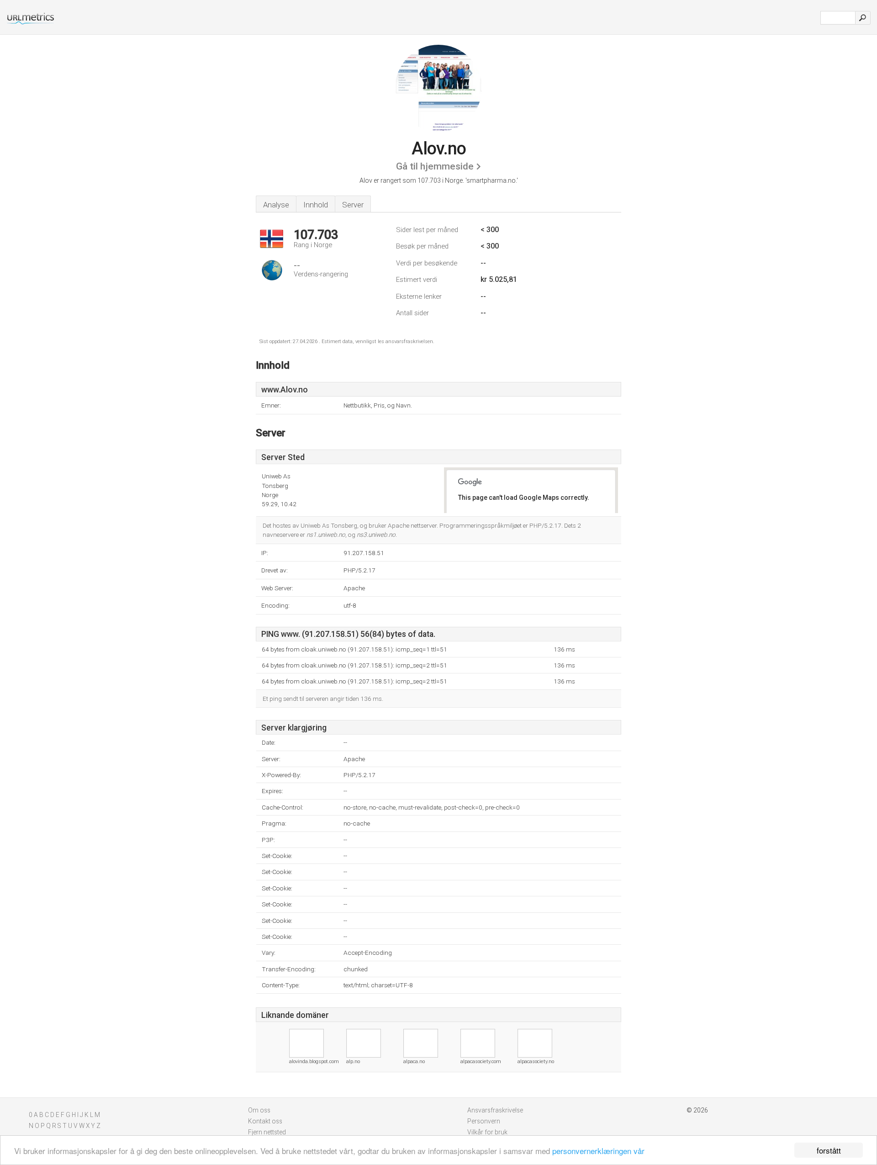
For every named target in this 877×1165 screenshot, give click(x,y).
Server (353, 204)
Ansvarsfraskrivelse (495, 1110)
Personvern (483, 1121)
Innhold (315, 204)
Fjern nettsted (267, 1132)
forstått (829, 1150)
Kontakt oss (265, 1121)
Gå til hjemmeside (435, 166)
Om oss (259, 1110)
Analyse (276, 204)
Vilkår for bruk (487, 1132)
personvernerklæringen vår (598, 1150)
